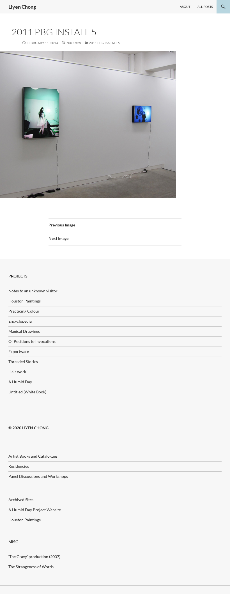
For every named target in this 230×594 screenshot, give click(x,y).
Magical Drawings (24, 331)
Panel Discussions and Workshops (38, 476)
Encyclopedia (20, 321)
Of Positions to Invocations (32, 341)
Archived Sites (20, 499)
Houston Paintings (24, 301)
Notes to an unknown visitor (33, 290)
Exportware (18, 351)
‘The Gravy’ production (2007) (34, 556)
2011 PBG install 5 (104, 43)
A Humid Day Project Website (34, 509)
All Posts (205, 6)
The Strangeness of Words (31, 566)
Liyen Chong (22, 7)
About (185, 6)
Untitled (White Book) (27, 391)
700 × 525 (73, 43)
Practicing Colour (24, 311)
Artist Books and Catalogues (33, 456)
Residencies (18, 466)
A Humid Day (20, 381)
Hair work (17, 371)
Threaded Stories (23, 361)
